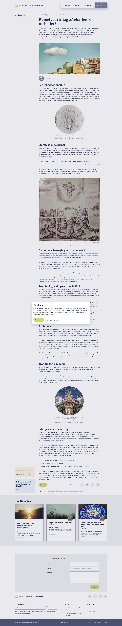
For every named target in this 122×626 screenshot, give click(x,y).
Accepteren (38, 320)
